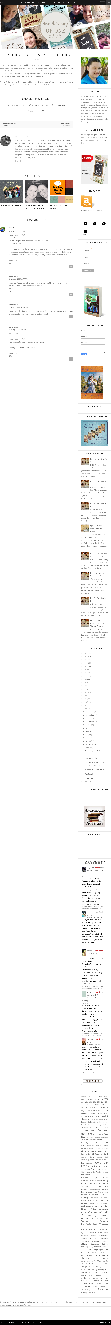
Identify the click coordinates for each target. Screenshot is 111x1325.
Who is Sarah (78, 2)
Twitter (94, 227)
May (87, 735)
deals (106, 1157)
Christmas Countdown (90, 1151)
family (94, 1169)
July (87, 728)
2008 (85, 782)
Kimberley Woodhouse (94, 1044)
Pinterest (104, 227)
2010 (85, 705)
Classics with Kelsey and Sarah (96, 1154)
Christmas (104, 1148)
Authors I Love (99, 1142)
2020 (85, 673)
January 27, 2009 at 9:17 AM (18, 231)
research (84, 1238)
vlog (101, 1272)
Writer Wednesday (100, 1287)
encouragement (87, 1160)
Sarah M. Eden (87, 876)
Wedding (98, 1275)
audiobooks (104, 1137)
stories (96, 1247)
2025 (85, 657)
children (91, 1148)
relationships (103, 1235)
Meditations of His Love (91, 1206)
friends (84, 1177)
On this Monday (91, 758)
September (90, 722)
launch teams (104, 1195)
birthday (84, 1146)
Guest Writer (86, 1180)
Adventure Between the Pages (38, 2)
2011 (85, 702)
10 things (98, 1099)
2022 (85, 666)
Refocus (93, 1235)
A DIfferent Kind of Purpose (98, 1113)
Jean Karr (85, 1003)
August (88, 725)
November (90, 715)
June (87, 731)
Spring (91, 1247)
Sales (90, 1238)
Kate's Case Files (89, 1192)
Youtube (85, 235)
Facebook (85, 227)
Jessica (12, 228)
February (89, 744)
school (83, 1241)
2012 (85, 699)
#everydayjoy (85, 1096)
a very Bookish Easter (96, 1119)
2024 (85, 660)
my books (99, 1212)
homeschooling (95, 1189)
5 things (97, 1108)
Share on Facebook (16, 105)
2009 (85, 709)
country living (87, 1157)
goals (106, 1178)
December (90, 712)
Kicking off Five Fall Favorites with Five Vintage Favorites (97, 623)
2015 (85, 689)
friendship (92, 1178)
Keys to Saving (103, 1192)
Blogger (105, 1)
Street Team (103, 1247)
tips (101, 1267)
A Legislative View (88, 1116)
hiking (94, 1181)
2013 (85, 696)
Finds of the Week (93, 1172)
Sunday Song (92, 1250)
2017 (85, 683)
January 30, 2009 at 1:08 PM (18, 279)
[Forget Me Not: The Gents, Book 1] (84, 871)
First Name (85, 257)
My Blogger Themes (14, 1322)
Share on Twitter (40, 105)
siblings (84, 1244)
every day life (39, 111)
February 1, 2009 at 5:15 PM (18, 307)
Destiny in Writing (61, 2)
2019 (85, 676)
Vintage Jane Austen (89, 1272)
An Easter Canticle (93, 1137)
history (99, 1180)
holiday (104, 1180)
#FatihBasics (103, 1096)
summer (83, 1250)
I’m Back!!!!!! (89, 774)
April (87, 738)
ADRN (106, 1127)
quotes (106, 1233)
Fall (88, 1169)
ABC (98, 1127)
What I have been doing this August (34, 207)
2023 (85, 663)
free (107, 1175)
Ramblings (84, 1235)
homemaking (85, 1186)
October (89, 718)
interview (105, 1189)
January (89, 748)
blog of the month (95, 1146)
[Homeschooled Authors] (94, 827)
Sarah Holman (22, 137)
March (88, 741)
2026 (85, 653)
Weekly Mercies (92, 1278)
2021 (85, 670)
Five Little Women (97, 1175)
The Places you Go (101, 1261)
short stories (103, 1241)
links (91, 1198)
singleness (95, 1244)
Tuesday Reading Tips (99, 1269)
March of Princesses (99, 1203)
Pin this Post (60, 105)
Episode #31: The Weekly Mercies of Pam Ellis (97, 528)
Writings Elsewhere (88, 1293)
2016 (85, 686)
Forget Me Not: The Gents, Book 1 (95, 871)
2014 (85, 692)
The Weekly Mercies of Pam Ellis (94, 1264)
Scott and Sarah (92, 1241)
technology (95, 1252)
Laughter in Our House (90, 1195)
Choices (97, 1148)
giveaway (99, 1177)
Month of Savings (89, 1209)
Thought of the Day (89, 1267)
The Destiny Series (89, 1258)
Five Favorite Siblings (98, 554)
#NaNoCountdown (87, 1099)
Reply (71, 266)
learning (84, 1198)
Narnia (95, 1224)
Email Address (91, 251)
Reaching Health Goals (59, 207)
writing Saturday (94, 1289)
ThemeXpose (38, 1322)
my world (99, 1218)
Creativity (99, 1157)
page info (96, 1227)
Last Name (85, 263)
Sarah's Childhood (101, 1238)
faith (88, 1166)
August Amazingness (91, 1139)
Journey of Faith (15, 2)
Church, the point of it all (95, 770)
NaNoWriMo (86, 1224)
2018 (85, 679)
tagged (100, 1250)
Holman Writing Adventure (94, 1183)
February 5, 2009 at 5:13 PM (18, 330)
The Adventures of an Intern (97, 1255)
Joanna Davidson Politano (95, 917)
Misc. (105, 1206)
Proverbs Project (96, 1233)
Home (2, 2)
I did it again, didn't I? (11, 207)
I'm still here (90, 778)
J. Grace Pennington (93, 956)
